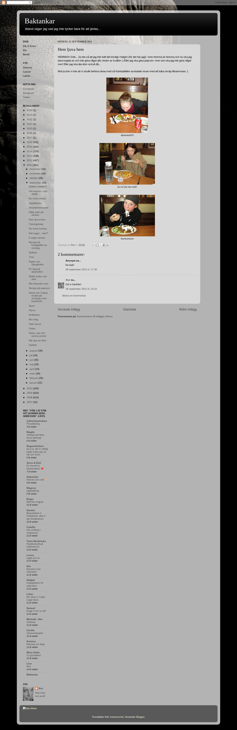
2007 (30, 402)
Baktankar (40, 21)
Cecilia (31, 630)
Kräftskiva (34, 315)
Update (33, 345)
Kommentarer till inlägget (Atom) (95, 316)
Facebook (28, 89)
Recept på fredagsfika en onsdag (38, 245)
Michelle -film (34, 619)
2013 (30, 156)
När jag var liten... (38, 340)
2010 (30, 388)
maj (31, 364)
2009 (30, 393)
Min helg (33, 319)
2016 (30, 142)
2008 (30, 397)
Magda (31, 432)
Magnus (31, 488)
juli (31, 355)
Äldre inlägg (188, 309)
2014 (30, 151)
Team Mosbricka (36, 541)
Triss (31, 257)
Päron (32, 310)
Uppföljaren (35, 203)
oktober (34, 178)
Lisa (29, 663)
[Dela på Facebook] (104, 245)
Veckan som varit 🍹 (37, 479)
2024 (30, 110)
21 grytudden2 (34, 655)
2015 (30, 146)
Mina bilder (33, 652)
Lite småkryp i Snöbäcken (34, 531)
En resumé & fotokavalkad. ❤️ (35, 467)
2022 (30, 119)
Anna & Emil (34, 463)
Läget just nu (33, 558)
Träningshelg (36, 224)
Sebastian (32, 477)
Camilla (31, 527)
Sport (32, 306)
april (32, 369)
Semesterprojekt (35, 633)
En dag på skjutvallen (36, 270)
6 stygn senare (37, 238)
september (35, 182)
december (35, 169)
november (35, 173)
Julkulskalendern (37, 421)
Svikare (33, 252)
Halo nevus (35, 324)
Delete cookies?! (38, 186)
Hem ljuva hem (37, 219)
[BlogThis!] (97, 245)
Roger (30, 499)
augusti (33, 350)
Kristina (31, 641)
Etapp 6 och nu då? (36, 611)
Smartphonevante (38, 207)
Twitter (26, 97)
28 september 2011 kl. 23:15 (81, 289)
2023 (30, 115)
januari (33, 382)
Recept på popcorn (39, 288)
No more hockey (38, 228)
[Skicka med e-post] (94, 245)
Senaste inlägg (69, 309)
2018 (30, 133)
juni (31, 360)
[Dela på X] (101, 245)
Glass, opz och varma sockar (37, 334)
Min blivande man (38, 283)
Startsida (129, 309)
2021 (30, 124)
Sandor (31, 510)
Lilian (30, 594)
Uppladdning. (33, 490)
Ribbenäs (32, 674)
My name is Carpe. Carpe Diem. (36, 598)
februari (34, 378)
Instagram (28, 93)
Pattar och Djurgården (36, 263)
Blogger (140, 717)
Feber (32, 328)
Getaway (31, 622)
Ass (68, 280)
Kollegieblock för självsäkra (35, 584)
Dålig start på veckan (36, 213)
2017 (30, 137)
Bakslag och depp (36, 644)
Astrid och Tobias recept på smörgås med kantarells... (38, 297)
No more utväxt (37, 198)
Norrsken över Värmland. (34, 570)
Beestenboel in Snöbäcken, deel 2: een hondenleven (36, 516)
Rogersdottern (35, 446)
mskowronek (117, 717)
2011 (30, 165)
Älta (29, 666)
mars (32, 373)
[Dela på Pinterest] (107, 245)
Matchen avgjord (35, 502)
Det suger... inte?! (38, 233)
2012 (30, 160)
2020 (30, 128)
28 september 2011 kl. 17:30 (81, 269)
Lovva (30, 555)
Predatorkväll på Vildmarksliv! (35, 545)
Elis (29, 566)
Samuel (31, 608)
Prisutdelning (33, 423)
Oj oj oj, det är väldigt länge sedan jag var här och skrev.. (37, 452)
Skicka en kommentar (74, 295)
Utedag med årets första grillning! (35, 436)
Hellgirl (31, 580)
